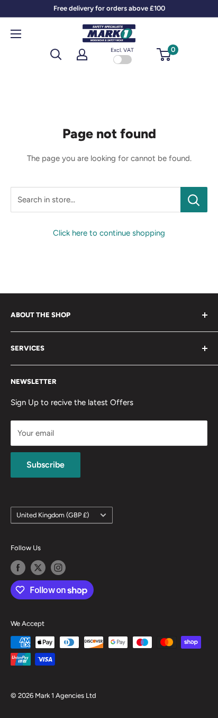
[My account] (82, 54)
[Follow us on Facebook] (18, 567)
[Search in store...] (193, 199)
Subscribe (45, 465)
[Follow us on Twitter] (38, 567)
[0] (164, 54)
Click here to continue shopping (109, 233)
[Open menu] (16, 34)
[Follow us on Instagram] (58, 567)
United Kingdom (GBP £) (52, 515)
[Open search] (56, 54)
